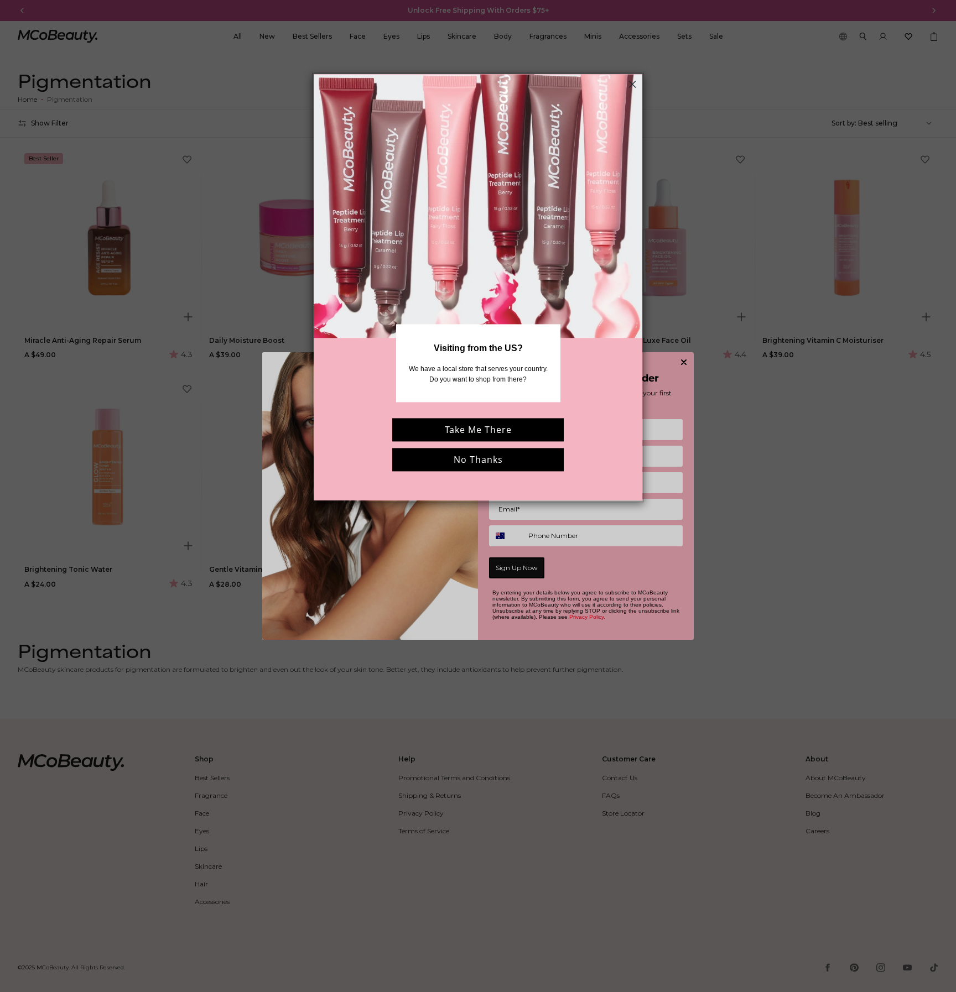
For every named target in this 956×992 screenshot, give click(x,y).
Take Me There (478, 430)
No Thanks (478, 459)
